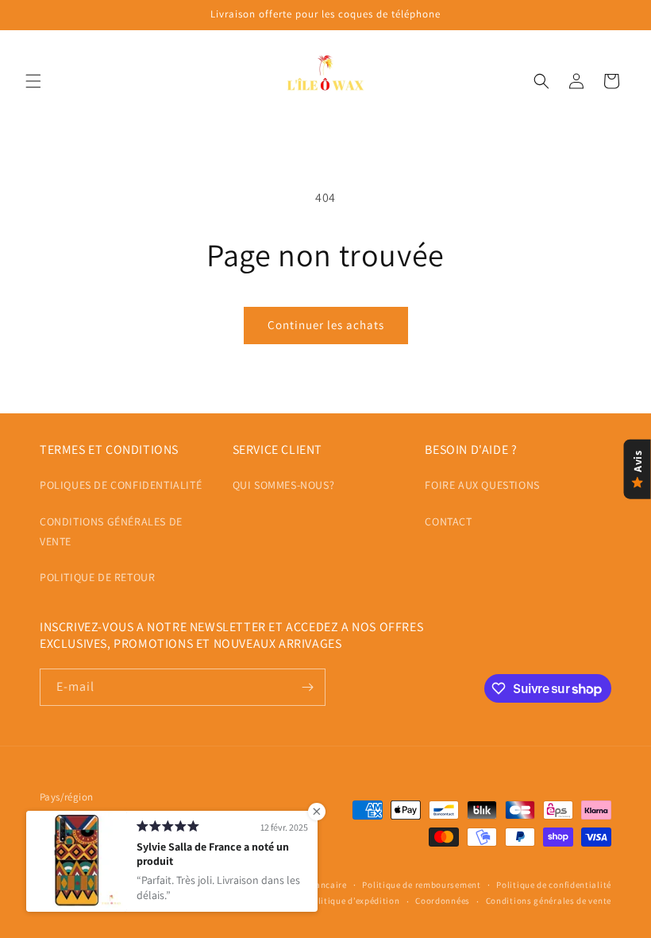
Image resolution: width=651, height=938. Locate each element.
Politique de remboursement (421, 884)
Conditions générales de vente (548, 900)
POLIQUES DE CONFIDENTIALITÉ (121, 485)
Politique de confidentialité (553, 884)
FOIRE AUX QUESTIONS (482, 485)
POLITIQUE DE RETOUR (97, 577)
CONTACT (448, 521)
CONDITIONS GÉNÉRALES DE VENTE (111, 531)
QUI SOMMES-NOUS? (284, 485)
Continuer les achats (326, 324)
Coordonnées (442, 900)
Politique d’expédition (353, 900)
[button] (33, 81)
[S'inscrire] (307, 687)
